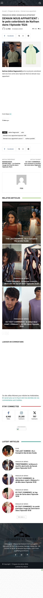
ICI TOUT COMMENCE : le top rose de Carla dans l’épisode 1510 (26, 494)
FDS (9, 29)
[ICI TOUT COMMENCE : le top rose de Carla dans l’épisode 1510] (8, 493)
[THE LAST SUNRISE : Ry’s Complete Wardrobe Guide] (21, 223)
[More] (28, 36)
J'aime (8, 412)
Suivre (21, 412)
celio (22, 132)
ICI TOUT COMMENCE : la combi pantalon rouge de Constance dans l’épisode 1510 (27, 508)
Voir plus (20, 517)
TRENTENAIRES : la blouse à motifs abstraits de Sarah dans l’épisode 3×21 (21, 282)
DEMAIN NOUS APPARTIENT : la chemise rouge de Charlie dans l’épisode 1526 (11, 164)
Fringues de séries (13, 11)
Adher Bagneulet (14, 132)
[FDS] (4, 28)
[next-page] (7, 333)
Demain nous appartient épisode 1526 (14, 135)
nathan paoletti (30, 138)
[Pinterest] (27, 555)
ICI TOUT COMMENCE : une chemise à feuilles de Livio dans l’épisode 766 (32, 164)
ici (10, 114)
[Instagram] (21, 555)
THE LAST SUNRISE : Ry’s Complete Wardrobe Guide (21, 240)
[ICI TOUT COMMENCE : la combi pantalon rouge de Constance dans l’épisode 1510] (8, 507)
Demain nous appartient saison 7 (13, 138)
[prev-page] (3, 333)
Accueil (4, 11)
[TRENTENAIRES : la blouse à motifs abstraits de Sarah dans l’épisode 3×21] (21, 265)
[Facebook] (15, 555)
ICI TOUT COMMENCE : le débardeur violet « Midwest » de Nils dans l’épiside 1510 (21, 324)
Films (21, 236)
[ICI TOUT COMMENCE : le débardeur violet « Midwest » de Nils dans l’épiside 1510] (21, 308)
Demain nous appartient (28, 11)
